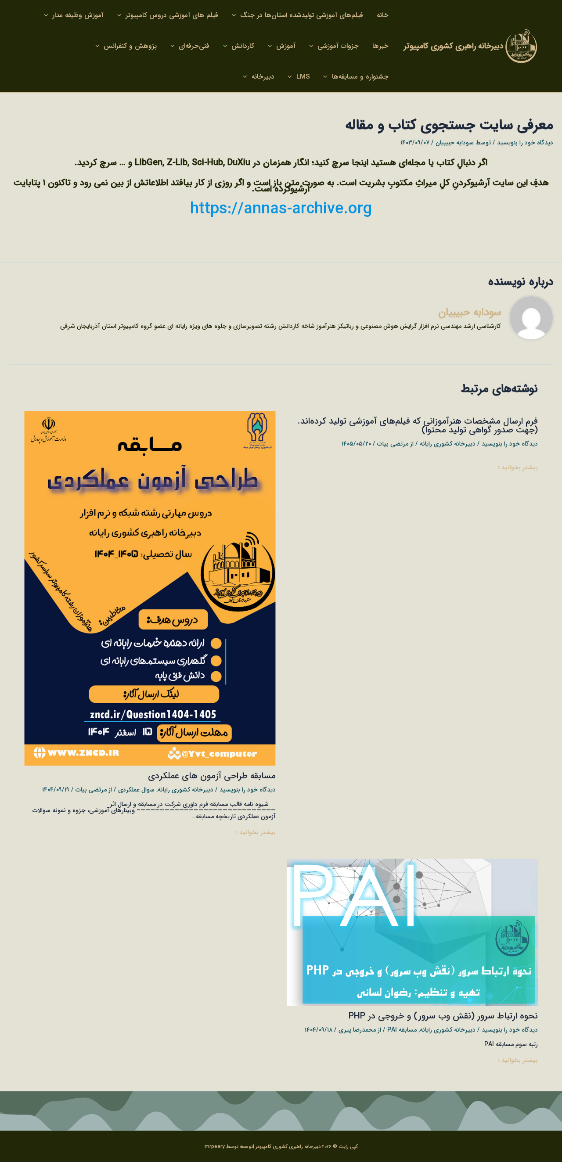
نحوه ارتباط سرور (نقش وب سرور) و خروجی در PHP (443, 1016)
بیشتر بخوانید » (517, 467)
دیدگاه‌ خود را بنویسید (525, 142)
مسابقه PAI (402, 1030)
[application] (236, 15)
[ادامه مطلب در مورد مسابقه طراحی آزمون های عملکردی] (150, 588)
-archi (307, 209)
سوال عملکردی (136, 790)
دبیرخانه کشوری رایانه (448, 444)
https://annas (238, 209)
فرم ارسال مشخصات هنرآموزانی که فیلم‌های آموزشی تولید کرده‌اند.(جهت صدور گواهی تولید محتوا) (418, 425)
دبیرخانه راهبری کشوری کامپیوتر (453, 46)
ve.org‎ (349, 209)
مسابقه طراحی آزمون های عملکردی (212, 776)
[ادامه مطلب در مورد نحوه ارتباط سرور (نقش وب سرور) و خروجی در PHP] (412, 932)
